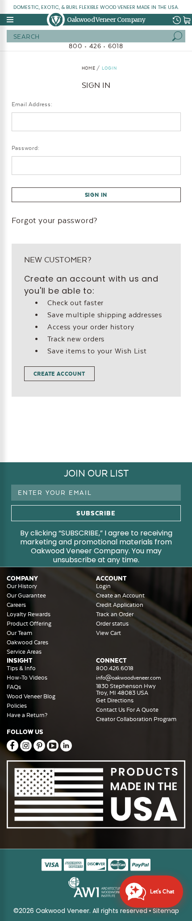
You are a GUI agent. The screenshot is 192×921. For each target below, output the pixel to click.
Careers (16, 605)
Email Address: (32, 104)
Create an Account (120, 595)
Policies (17, 705)
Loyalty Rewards (28, 614)
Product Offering (29, 623)
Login (103, 586)
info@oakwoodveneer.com (128, 678)
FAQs (14, 687)
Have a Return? (27, 715)
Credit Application (119, 605)
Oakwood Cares (27, 642)
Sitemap (166, 910)
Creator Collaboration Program (136, 719)
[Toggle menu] (11, 20)
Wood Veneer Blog (31, 696)
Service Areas (24, 651)
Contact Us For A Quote (127, 709)
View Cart (108, 633)
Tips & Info (21, 668)
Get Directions (115, 700)
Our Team (19, 633)
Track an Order (115, 614)
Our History (22, 586)
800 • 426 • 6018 (96, 46)
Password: (26, 148)
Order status (112, 623)
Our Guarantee (26, 595)
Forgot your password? (55, 220)
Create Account (59, 373)
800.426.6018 (115, 668)
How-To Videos (27, 677)
